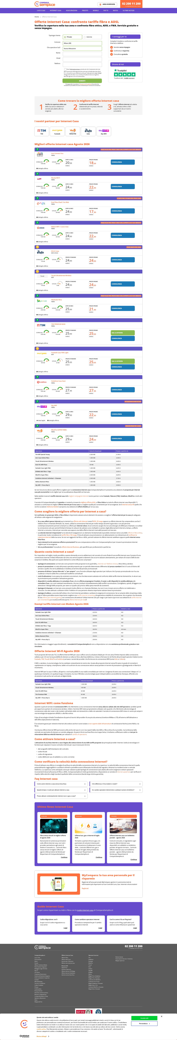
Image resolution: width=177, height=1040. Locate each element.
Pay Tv (36, 970)
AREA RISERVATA (108, 4)
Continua (64, 857)
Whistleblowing (38, 981)
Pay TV (105, 10)
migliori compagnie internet (78, 496)
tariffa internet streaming (86, 595)
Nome (58, 53)
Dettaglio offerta (43, 168)
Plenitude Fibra (56, 300)
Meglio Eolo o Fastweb (94, 989)
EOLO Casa (55, 251)
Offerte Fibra (65, 957)
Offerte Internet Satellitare (68, 973)
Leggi (65, 928)
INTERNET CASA (55, 10)
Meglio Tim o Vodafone (94, 976)
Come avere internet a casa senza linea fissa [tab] (51, 784)
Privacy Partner (38, 991)
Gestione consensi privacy (41, 992)
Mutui (115, 10)
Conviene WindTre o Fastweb (95, 987)
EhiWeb (90, 972)
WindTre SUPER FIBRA (59, 430)
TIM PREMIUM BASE (58, 324)
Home (37, 17)
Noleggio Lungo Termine (41, 968)
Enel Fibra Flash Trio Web (60, 202)
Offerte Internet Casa (67, 955)
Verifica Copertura (66, 969)
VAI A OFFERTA (117, 333)
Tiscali (90, 965)
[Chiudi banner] (161, 1016)
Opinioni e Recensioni (40, 998)
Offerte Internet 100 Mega (68, 971)
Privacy (36, 987)
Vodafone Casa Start (58, 381)
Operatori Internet (93, 955)
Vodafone (90, 959)
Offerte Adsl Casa (66, 959)
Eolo (89, 967)
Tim (89, 957)
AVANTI (82, 81)
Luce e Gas (41, 10)
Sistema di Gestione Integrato (42, 976)
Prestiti (85, 10)
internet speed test (123, 772)
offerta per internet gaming (52, 597)
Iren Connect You (57, 153)
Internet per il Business (67, 961)
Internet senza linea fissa (68, 975)
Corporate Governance (40, 974)
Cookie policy (38, 989)
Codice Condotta (39, 985)
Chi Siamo (37, 972)
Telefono (57, 63)
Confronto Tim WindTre (94, 979)
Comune (57, 42)
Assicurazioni (71, 10)
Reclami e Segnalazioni (40, 994)
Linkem (90, 968)
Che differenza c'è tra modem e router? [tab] (104, 784)
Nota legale (41, 420)
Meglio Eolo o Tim (93, 985)
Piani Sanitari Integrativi (41, 967)
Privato (69, 37)
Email (58, 58)
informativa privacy (75, 69)
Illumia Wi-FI (55, 178)
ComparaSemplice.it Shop (41, 996)
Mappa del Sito (38, 1002)
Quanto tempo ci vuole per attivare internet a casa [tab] (53, 790)
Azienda (89, 37)
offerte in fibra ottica (135, 533)
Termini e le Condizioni (85, 84)
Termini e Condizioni (40, 983)
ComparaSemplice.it (40, 955)
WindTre (90, 963)
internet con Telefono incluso (108, 564)
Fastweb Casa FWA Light (59, 353)
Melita (90, 974)
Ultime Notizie (128, 10)
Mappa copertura (120, 960)
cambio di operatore (79, 734)
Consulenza (117, 162)
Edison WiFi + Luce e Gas (59, 227)
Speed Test (64, 967)
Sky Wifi (54, 405)
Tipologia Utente (54, 35)
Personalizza (143, 1023)
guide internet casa (85, 910)
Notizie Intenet (119, 957)
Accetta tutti (144, 1018)
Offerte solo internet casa (68, 963)
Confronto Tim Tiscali (93, 981)
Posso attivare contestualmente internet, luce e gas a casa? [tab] (56, 796)
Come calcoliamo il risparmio (42, 978)
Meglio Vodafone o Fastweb (95, 983)
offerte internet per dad (77, 600)
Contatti (37, 979)
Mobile (96, 10)
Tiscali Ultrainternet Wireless (61, 275)
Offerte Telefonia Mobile (41, 965)
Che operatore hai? (53, 47)
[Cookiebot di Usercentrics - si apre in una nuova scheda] (24, 1036)
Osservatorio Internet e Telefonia (124, 959)
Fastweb (90, 961)
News (36, 1000)
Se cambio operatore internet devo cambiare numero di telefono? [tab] (113, 790)
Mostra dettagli (42, 1036)
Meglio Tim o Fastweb (94, 978)
